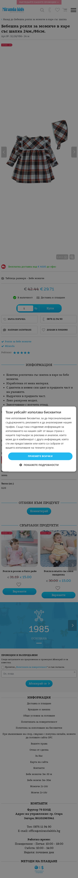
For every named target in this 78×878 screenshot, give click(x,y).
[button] (39, 465)
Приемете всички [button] (40, 456)
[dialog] (39, 439)
